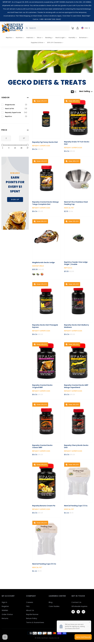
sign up (15, 199)
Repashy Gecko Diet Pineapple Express (45, 326)
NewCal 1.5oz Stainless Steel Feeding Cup (76, 203)
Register (5, 606)
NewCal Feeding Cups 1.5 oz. (76, 506)
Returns (5, 618)
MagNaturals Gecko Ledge (43, 262)
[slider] (2, 145)
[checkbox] (16, 104)
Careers (29, 602)
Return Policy (31, 618)
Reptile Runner (32, 614)
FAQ (27, 606)
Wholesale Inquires (79, 606)
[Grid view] (72, 91)
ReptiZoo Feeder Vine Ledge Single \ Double (76, 263)
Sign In (4, 602)
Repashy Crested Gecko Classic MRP (42, 446)
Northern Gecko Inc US (50, 638)
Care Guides (54, 606)
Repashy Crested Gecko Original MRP (42, 386)
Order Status (7, 614)
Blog (50, 602)
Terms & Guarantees (35, 622)
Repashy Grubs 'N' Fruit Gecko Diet (76, 143)
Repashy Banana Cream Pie (43, 506)
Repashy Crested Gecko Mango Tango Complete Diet (45, 203)
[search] (47, 28)
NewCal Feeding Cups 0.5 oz (44, 564)
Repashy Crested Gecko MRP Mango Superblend (76, 386)
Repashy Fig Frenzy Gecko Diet (45, 142)
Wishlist (5, 610)
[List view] (75, 91)
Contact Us (76, 602)
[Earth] (33, 274)
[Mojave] (42, 274)
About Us (30, 610)
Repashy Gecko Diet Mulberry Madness (76, 326)
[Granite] (38, 274)
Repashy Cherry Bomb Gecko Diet (76, 446)
